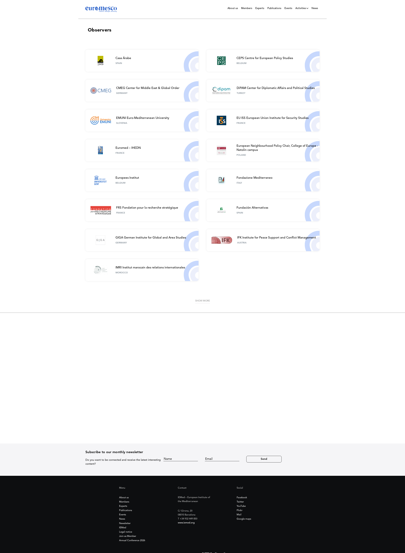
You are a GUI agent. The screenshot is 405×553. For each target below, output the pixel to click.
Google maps (244, 519)
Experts (259, 8)
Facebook (242, 497)
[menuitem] (233, 9)
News (315, 8)
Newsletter (125, 523)
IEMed (122, 528)
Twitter (240, 502)
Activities (300, 8)
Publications (274, 8)
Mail (239, 515)
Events (288, 8)
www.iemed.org (186, 523)
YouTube (241, 506)
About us (232, 8)
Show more (202, 301)
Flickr (239, 510)
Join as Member (127, 536)
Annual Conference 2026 (132, 540)
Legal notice (125, 532)
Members (246, 8)
